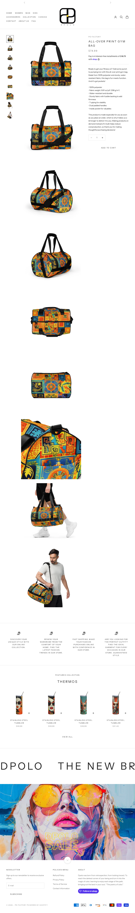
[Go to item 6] (10, 86)
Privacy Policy (58, 880)
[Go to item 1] (10, 39)
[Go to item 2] (10, 48)
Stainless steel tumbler (19, 721)
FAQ (34, 21)
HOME (9, 13)
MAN (28, 13)
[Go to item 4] (10, 67)
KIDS (35, 13)
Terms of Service (60, 884)
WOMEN (19, 13)
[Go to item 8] (10, 105)
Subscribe (16, 894)
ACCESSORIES (13, 17)
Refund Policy (58, 875)
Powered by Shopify (37, 905)
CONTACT (11, 21)
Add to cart (108, 148)
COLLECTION (29, 17)
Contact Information (61, 888)
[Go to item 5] (10, 77)
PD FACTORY (94, 37)
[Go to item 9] (10, 115)
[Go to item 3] (10, 58)
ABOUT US (24, 21)
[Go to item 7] (10, 96)
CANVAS (42, 17)
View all (67, 737)
